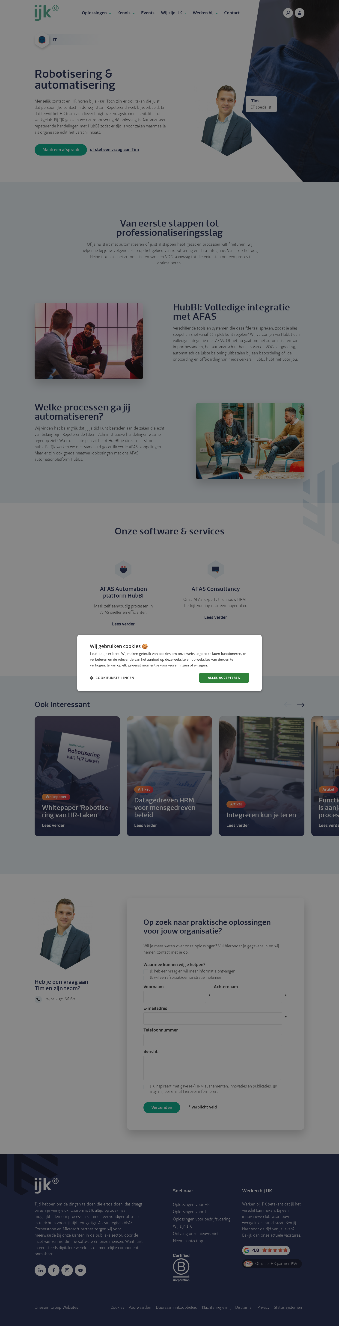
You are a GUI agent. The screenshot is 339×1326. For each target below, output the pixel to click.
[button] (112, 678)
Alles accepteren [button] (224, 677)
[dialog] (169, 663)
